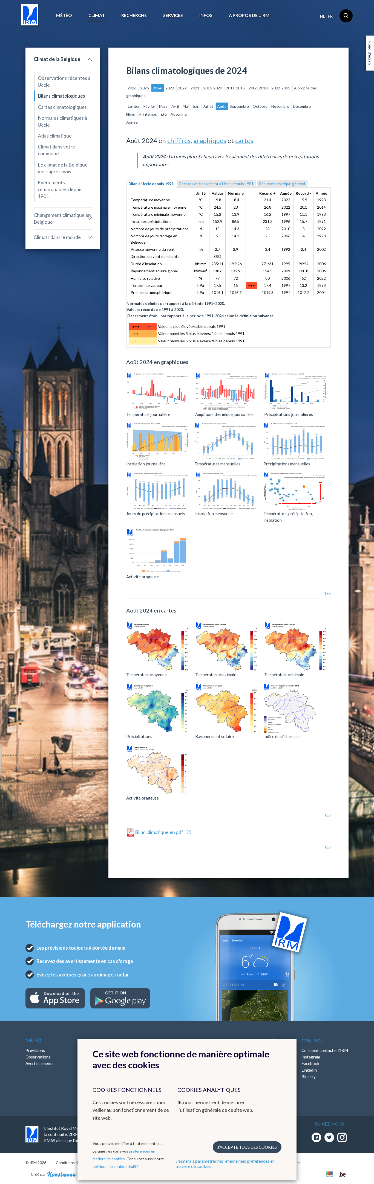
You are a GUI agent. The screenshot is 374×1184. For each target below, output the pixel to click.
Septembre (240, 106)
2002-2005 (281, 88)
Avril (175, 106)
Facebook (310, 1063)
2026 (132, 88)
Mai (186, 106)
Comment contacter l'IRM (324, 1050)
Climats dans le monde (57, 237)
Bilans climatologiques (61, 96)
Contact (312, 1040)
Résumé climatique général (282, 183)
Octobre (260, 106)
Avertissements (39, 1063)
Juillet (208, 106)
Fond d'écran (370, 53)
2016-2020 (213, 88)
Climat (96, 15)
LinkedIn (309, 1070)
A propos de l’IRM (249, 15)
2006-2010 (258, 88)
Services (173, 15)
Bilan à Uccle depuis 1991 (151, 183)
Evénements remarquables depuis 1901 (60, 189)
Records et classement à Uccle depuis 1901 (216, 183)
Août (222, 106)
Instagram (310, 1056)
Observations (37, 1056)
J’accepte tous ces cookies (247, 1147)
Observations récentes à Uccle (64, 81)
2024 (157, 88)
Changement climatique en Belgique (62, 218)
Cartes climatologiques (62, 107)
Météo (64, 15)
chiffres (179, 140)
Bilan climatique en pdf (159, 832)
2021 (195, 88)
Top (327, 593)
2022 (183, 88)
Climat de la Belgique (57, 59)
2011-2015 (236, 88)
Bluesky (308, 1076)
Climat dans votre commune (56, 150)
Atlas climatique (55, 136)
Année (132, 122)
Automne (179, 114)
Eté (164, 114)
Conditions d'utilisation (76, 1162)
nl (322, 16)
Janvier (134, 106)
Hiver (131, 114)
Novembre (280, 106)
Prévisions (35, 1050)
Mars (163, 106)
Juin (196, 106)
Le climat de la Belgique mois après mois (63, 168)
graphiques (209, 140)
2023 (170, 88)
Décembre (302, 106)
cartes (244, 140)
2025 (145, 88)
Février (149, 106)
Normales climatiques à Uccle (62, 121)
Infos (205, 15)
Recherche (134, 15)
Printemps (148, 114)
